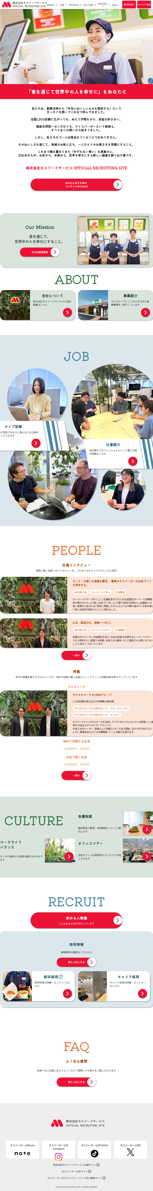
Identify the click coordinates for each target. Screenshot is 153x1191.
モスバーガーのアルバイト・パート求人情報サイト (74, 1178)
